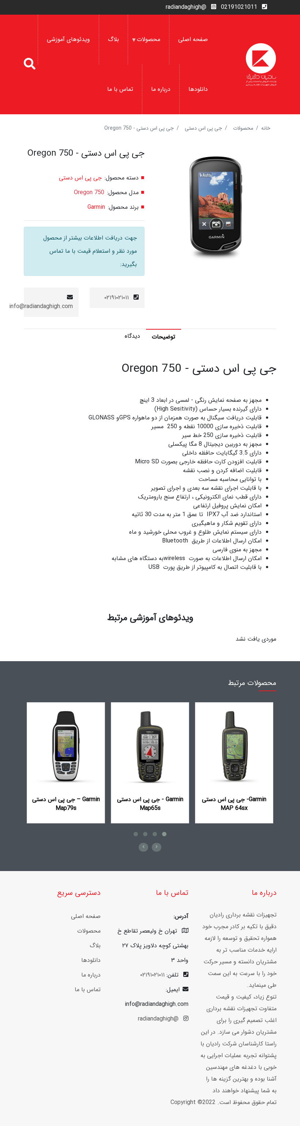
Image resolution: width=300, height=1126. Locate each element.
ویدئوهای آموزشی (68, 39)
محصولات (153, 49)
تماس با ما (120, 89)
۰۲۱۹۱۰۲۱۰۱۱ (116, 297)
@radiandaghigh (186, 7)
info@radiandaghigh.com (41, 306)
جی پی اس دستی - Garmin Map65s (150, 804)
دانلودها (198, 89)
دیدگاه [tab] (132, 336)
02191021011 (239, 7)
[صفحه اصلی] (261, 64)
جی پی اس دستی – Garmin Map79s (66, 804)
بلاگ (113, 39)
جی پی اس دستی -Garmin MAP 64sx (234, 804)
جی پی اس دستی (203, 128)
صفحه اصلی (193, 39)
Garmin (96, 207)
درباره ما (160, 89)
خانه (265, 128)
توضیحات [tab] (163, 336)
